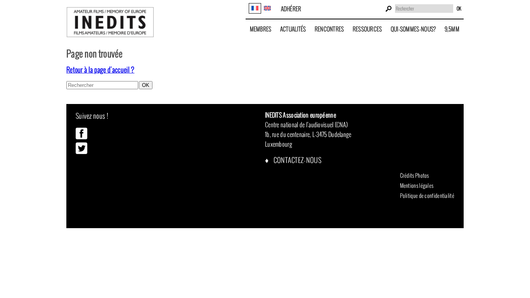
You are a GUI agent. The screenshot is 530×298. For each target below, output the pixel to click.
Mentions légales (417, 185)
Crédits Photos (414, 175)
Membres (261, 29)
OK (459, 8)
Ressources (367, 29)
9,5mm (452, 29)
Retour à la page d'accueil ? (100, 69)
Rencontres (329, 29)
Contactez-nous (296, 160)
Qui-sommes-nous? (413, 29)
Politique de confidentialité (427, 195)
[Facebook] (81, 137)
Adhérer (291, 9)
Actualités (293, 29)
